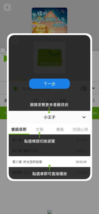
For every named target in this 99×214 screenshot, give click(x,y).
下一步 (49, 83)
